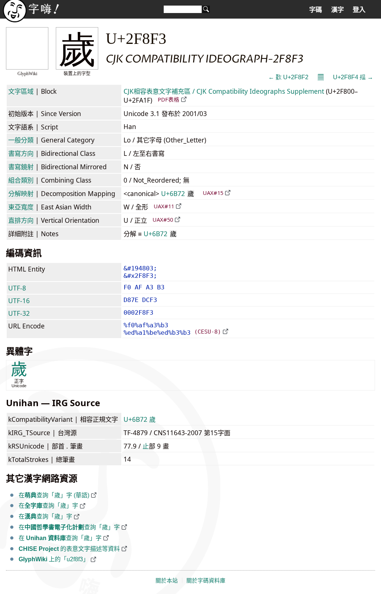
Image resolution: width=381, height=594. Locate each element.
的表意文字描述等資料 (69, 549)
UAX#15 (213, 192)
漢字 (337, 9)
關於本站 (167, 581)
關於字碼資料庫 (205, 581)
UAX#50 (163, 219)
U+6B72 (177, 193)
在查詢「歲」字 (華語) (54, 495)
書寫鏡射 (20, 166)
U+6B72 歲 (140, 419)
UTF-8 (17, 287)
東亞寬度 (20, 206)
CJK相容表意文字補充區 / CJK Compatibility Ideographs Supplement (224, 91)
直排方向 (20, 220)
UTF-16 (19, 300)
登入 (359, 9)
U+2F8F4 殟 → (353, 77)
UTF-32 (19, 313)
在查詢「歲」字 (48, 506)
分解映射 (20, 193)
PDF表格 (168, 99)
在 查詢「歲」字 (60, 538)
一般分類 (20, 139)
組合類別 (20, 180)
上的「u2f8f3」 (54, 559)
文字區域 (20, 91)
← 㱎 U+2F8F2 (288, 77)
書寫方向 (20, 153)
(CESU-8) (207, 331)
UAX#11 (164, 206)
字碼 (315, 9)
